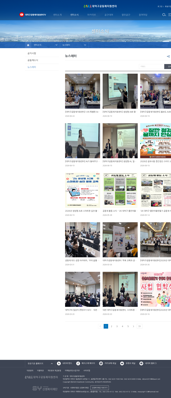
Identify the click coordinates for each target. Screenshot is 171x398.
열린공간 (126, 15)
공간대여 (109, 15)
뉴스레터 (32, 67)
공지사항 (32, 53)
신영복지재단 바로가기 (99, 388)
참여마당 (143, 15)
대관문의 (30, 370)
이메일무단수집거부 (72, 370)
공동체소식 (33, 60)
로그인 (160, 6)
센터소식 (74, 15)
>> (139, 326)
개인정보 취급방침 (54, 370)
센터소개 (57, 15)
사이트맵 (86, 370)
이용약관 (40, 370)
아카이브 (91, 15)
